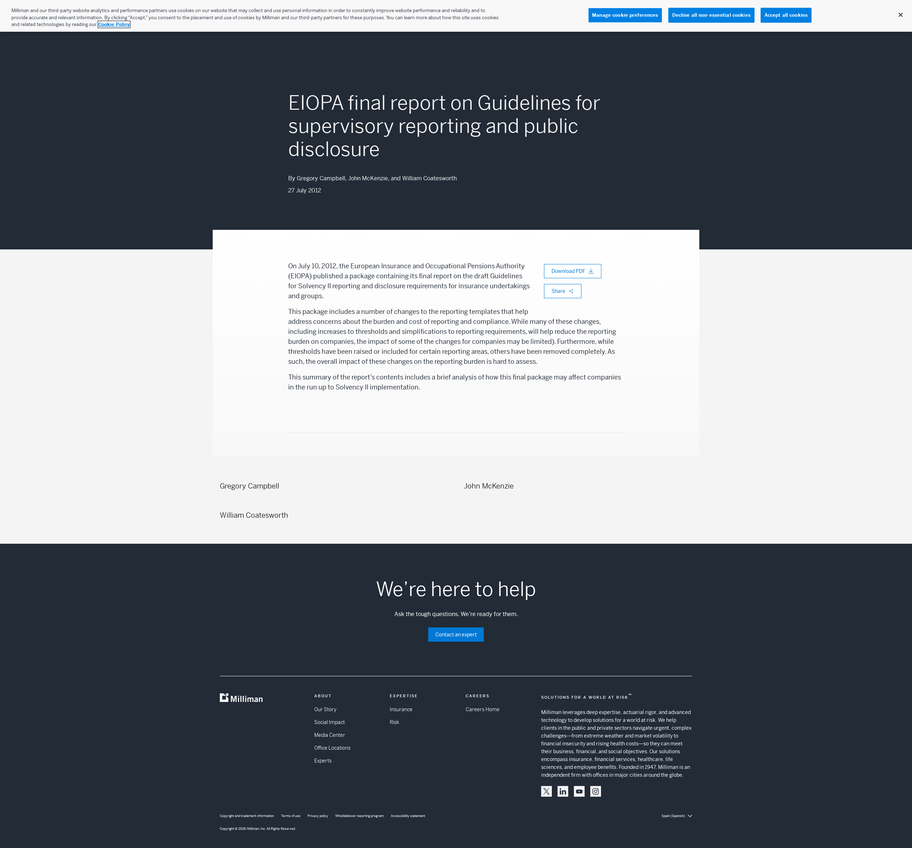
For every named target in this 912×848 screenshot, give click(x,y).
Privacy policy (317, 816)
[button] (546, 791)
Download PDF (568, 271)
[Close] (900, 15)
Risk (394, 722)
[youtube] (579, 791)
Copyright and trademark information (247, 816)
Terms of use (290, 816)
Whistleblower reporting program (359, 816)
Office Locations (332, 748)
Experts (323, 760)
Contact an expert (456, 634)
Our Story (325, 709)
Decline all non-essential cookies (711, 15)
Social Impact (329, 722)
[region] (456, 16)
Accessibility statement (408, 816)
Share (558, 291)
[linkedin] (563, 791)
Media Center (329, 735)
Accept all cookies (786, 15)
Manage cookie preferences (625, 15)
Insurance (401, 709)
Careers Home (482, 709)
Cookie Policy (114, 24)
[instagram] (595, 791)
